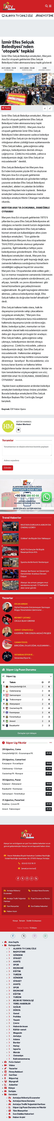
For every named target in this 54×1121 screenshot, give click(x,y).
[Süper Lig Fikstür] (50, 743)
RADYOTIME (45, 15)
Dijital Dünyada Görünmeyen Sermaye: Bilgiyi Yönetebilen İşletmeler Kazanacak (32, 609)
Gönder (7, 468)
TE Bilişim (33, 928)
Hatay (16, 1046)
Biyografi (13, 1081)
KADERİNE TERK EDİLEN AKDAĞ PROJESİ (32, 633)
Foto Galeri (14, 1062)
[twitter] (23, 936)
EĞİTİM (17, 971)
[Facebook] (18, 878)
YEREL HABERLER (21, 1004)
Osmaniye (18, 1055)
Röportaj (13, 1078)
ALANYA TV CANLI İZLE (19, 15)
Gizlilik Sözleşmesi (33, 921)
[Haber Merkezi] (8, 426)
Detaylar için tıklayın (27, 733)
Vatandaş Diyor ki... (24, 655)
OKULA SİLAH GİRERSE (24, 621)
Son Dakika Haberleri (39, 906)
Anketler (13, 1085)
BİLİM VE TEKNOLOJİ (23, 1000)
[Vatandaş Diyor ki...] (7, 656)
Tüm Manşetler (13, 906)
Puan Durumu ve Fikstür (40, 898)
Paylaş (7, 108)
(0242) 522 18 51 (29, 863)
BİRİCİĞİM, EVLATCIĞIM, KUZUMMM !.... (32, 646)
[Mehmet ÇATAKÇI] (7, 619)
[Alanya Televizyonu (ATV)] (9, 6)
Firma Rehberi (16, 1072)
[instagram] (34, 936)
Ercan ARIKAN (21, 604)
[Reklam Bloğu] (27, 495)
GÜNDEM (18, 955)
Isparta (17, 1049)
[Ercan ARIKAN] (7, 607)
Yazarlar (13, 1068)
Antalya (17, 1036)
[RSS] (36, 878)
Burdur (16, 1043)
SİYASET (17, 958)
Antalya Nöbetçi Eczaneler (12, 892)
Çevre (16, 1023)
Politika (17, 1017)
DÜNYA (16, 1010)
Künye (15, 921)
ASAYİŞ (16, 962)
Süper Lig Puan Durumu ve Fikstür (29, 1107)
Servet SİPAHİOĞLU (23, 630)
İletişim (22, 921)
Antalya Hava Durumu (40, 891)
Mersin (16, 1052)
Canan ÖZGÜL (21, 642)
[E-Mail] (18, 430)
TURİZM (17, 974)
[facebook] (13, 936)
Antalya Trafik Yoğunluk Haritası (15, 900)
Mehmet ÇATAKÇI (22, 618)
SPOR (16, 965)
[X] (22, 878)
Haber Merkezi (23, 424)
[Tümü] (50, 598)
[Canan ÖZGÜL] (7, 644)
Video (12, 1065)
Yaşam (16, 1020)
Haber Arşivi (12, 911)
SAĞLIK (17, 1007)
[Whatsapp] (32, 878)
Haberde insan (20, 1026)
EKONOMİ (18, 968)
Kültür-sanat (19, 1030)
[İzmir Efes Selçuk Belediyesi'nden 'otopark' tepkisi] (27, 89)
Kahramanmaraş (21, 1059)
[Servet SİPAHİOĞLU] (7, 632)
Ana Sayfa (14, 942)
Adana (16, 1039)
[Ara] (46, 6)
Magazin (17, 1033)
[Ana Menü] (50, 6)
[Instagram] (27, 878)
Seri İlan (13, 1075)
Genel (16, 1013)
